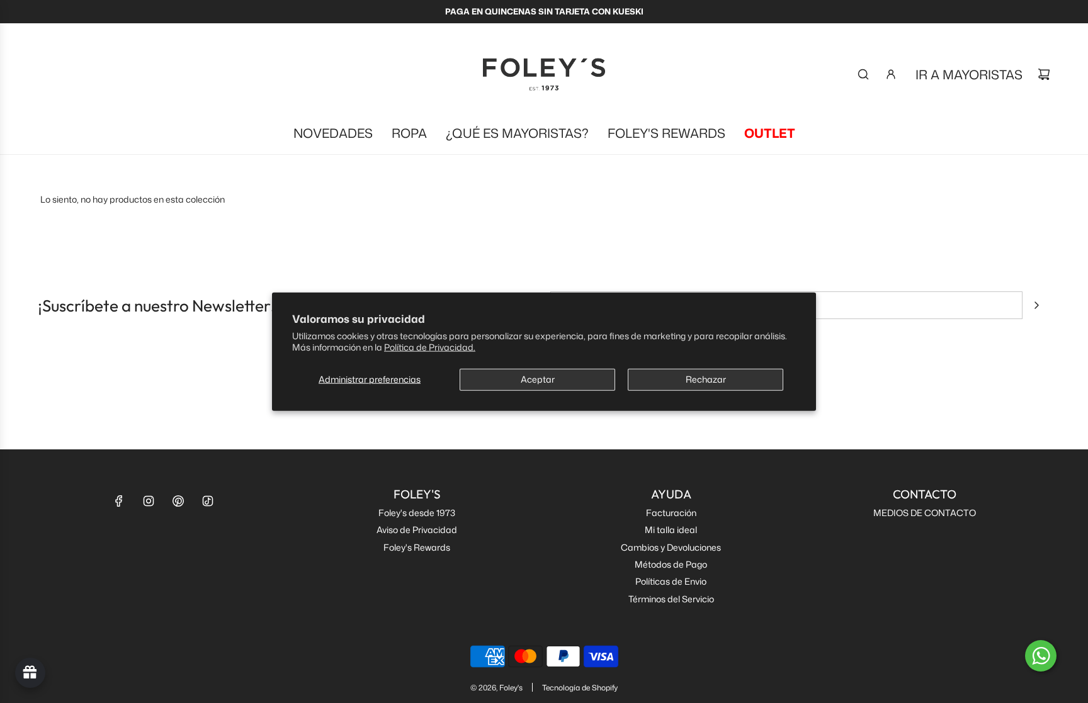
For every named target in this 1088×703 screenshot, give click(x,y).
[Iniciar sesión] (891, 74)
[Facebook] (119, 501)
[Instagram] (148, 501)
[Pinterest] (178, 501)
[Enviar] (1036, 305)
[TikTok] (208, 501)
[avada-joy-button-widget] (30, 673)
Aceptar (538, 379)
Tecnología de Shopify (580, 687)
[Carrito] (1044, 74)
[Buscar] (863, 74)
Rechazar (706, 379)
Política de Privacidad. (429, 347)
